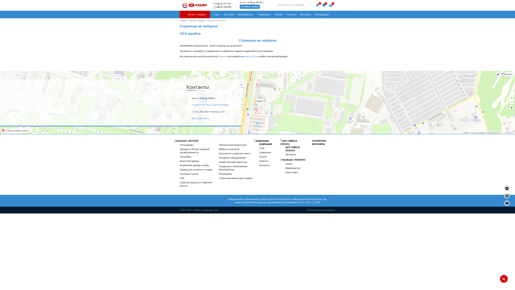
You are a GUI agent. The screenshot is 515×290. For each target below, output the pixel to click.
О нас (262, 148)
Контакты (264, 165)
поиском (222, 56)
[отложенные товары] (323, 5)
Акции (289, 163)
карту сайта (251, 56)
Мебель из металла (229, 149)
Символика (265, 152)
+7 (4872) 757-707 (222, 3)
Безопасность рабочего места (235, 153)
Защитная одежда (189, 161)
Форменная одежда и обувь (194, 165)
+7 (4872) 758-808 (222, 7)
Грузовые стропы (189, 173)
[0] (331, 5)
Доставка (291, 154)
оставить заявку (250, 6)
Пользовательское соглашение (320, 210)
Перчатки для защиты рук (233, 144)
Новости (263, 161)
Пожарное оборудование (232, 157)
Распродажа (225, 173)
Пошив (263, 156)
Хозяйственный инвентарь (233, 162)
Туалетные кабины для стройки (235, 178)
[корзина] (317, 5)
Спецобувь (185, 156)
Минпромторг (293, 168)
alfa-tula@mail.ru (200, 118)
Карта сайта (292, 172)
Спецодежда (186, 144)
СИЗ (182, 178)
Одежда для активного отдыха (196, 169)
